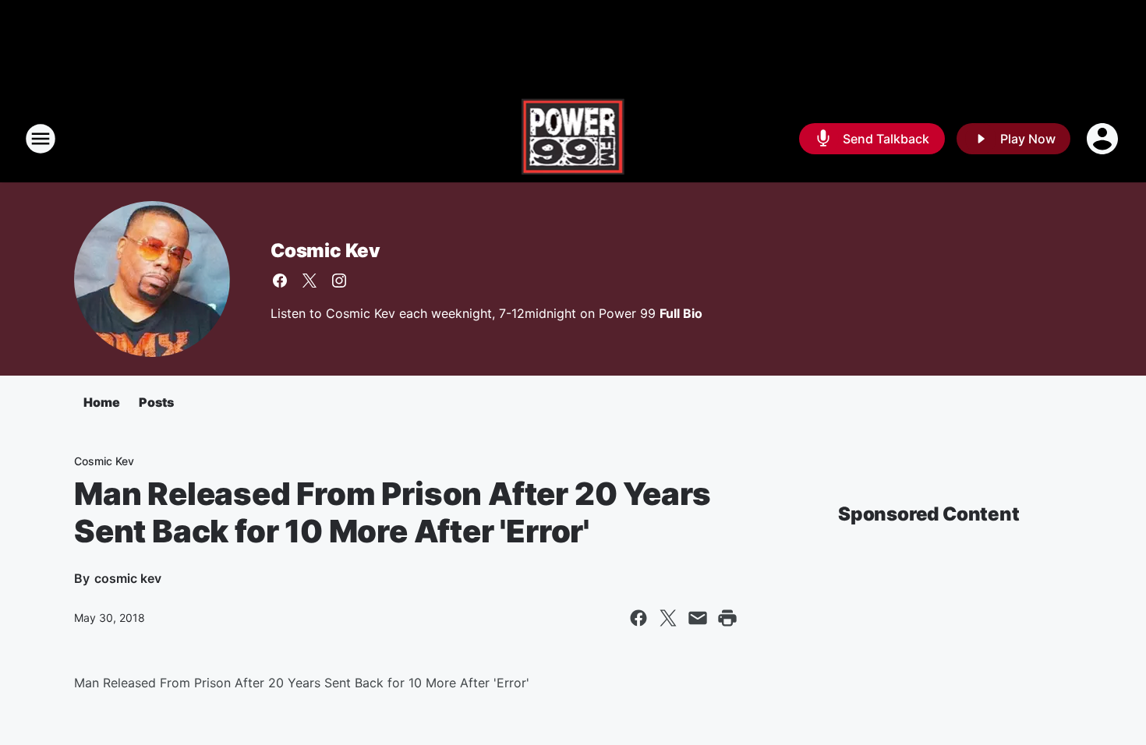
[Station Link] (573, 138)
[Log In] (1104, 138)
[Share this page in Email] (698, 618)
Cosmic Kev (325, 250)
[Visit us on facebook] (280, 280)
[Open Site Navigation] (40, 138)
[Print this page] (727, 618)
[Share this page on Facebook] (638, 618)
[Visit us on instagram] (339, 280)
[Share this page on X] (668, 618)
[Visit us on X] (309, 280)
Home (101, 402)
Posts (156, 402)
